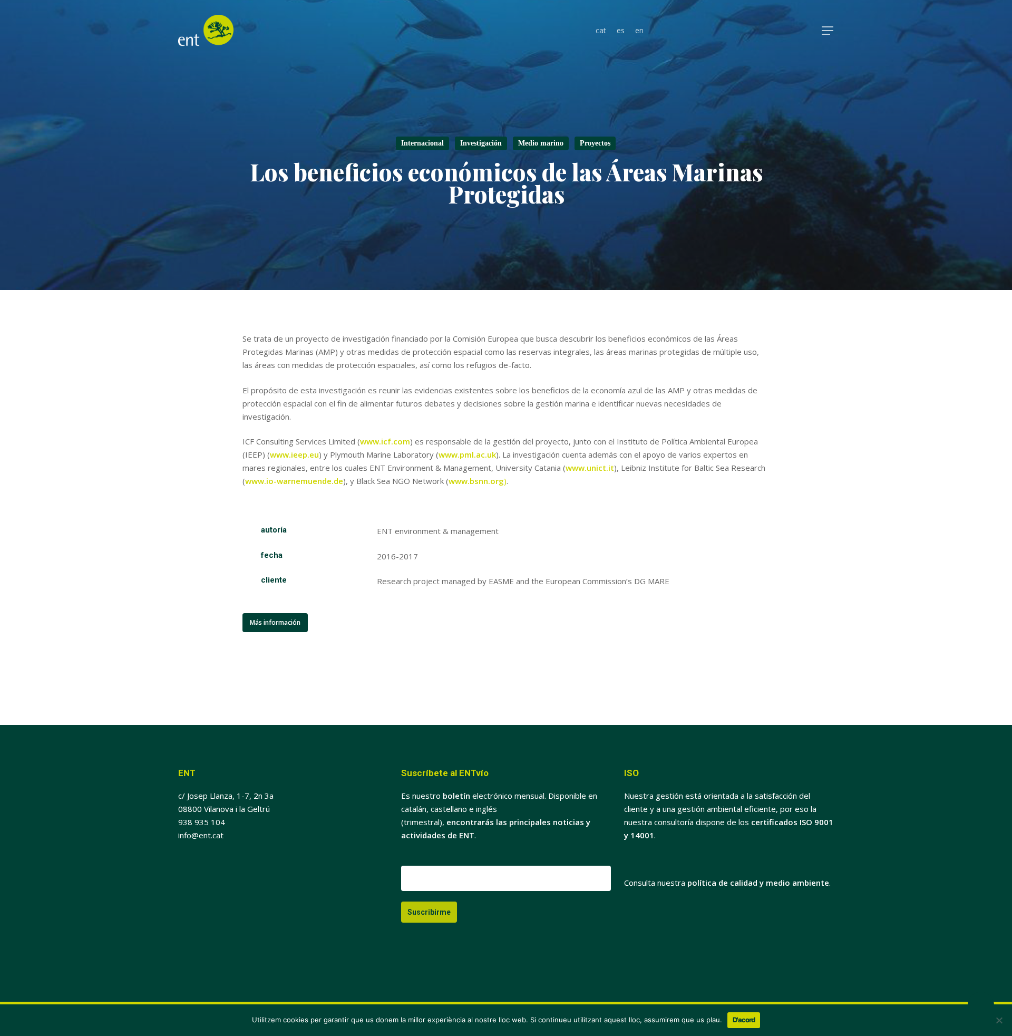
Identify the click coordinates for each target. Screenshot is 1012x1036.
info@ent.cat (200, 835)
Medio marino (540, 143)
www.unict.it (590, 467)
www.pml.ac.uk (467, 454)
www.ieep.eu (294, 454)
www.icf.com (385, 441)
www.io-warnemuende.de (294, 481)
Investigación (481, 143)
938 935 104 (201, 822)
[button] (828, 30)
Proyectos (595, 143)
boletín (456, 795)
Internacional (422, 143)
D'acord (744, 1019)
